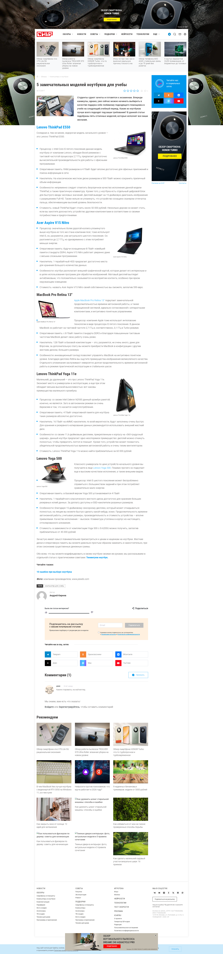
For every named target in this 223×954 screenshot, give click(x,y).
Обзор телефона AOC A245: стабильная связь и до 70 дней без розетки (150, 62)
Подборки (109, 34)
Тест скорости (121, 907)
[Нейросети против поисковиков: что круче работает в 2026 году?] (92, 771)
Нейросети (127, 34)
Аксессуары (41, 911)
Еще (155, 34)
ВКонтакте (127, 654)
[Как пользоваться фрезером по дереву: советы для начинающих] (54, 835)
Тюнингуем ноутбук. (97, 557)
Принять (175, 949)
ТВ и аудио (41, 914)
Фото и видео (42, 908)
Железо (117, 895)
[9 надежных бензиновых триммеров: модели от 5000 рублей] (130, 771)
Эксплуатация (80, 895)
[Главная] (37, 77)
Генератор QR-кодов (122, 921)
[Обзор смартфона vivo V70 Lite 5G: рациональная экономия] (54, 734)
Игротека (118, 888)
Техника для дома (43, 917)
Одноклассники (94, 654)
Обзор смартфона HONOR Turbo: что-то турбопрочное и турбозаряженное (97, 62)
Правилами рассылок (108, 634)
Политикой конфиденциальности (129, 634)
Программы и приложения (47, 920)
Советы (94, 34)
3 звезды (131, 90)
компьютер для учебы (54, 586)
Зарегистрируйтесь (69, 706)
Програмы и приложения (85, 920)
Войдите (49, 706)
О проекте (118, 918)
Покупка (78, 892)
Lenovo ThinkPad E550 (53, 127)
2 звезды (128, 90)
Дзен (55, 663)
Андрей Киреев (58, 595)
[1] (46, 612)
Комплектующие (43, 902)
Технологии (142, 34)
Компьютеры (80, 908)
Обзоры (67, 34)
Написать (140, 675)
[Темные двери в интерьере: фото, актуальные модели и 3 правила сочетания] (92, 836)
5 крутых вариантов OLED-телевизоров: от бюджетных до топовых (175, 61)
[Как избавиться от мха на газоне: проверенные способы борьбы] (130, 809)
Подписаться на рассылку (165, 899)
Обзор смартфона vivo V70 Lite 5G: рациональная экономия (47, 62)
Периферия (41, 905)
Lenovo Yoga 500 (102, 467)
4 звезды (134, 90)
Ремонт (78, 898)
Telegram (56, 654)
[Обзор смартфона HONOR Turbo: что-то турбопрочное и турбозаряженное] (130, 734)
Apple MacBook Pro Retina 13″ (89, 300)
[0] (92, 612)
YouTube (126, 663)
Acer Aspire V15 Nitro (53, 222)
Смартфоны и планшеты (46, 896)
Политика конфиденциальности (126, 931)
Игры (116, 892)
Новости (81, 34)
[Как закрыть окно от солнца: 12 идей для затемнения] (54, 809)
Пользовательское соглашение (126, 927)
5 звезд (137, 90)
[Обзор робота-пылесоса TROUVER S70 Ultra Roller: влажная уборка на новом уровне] (92, 734)
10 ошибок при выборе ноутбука (54, 571)
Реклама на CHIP (158, 183)
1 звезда (124, 90)
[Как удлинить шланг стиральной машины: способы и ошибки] (92, 801)
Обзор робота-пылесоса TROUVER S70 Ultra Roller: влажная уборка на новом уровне (73, 63)
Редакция (118, 924)
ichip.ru (117, 915)
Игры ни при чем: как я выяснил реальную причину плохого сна (123, 61)
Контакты (182, 183)
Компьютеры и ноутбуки (46, 899)
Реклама (118, 911)
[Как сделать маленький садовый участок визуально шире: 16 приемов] (130, 843)
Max (90, 663)
